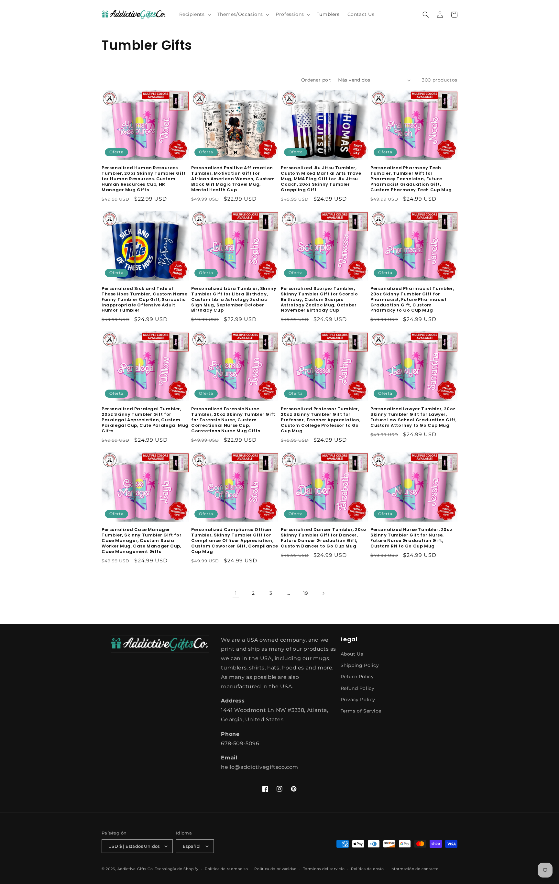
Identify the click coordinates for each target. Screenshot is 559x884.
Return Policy (357, 677)
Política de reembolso (226, 869)
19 (305, 593)
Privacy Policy (358, 699)
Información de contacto (414, 869)
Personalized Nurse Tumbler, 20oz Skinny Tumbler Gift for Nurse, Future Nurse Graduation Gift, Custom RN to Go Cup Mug (411, 538)
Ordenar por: (316, 80)
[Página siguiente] (323, 593)
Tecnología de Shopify (177, 869)
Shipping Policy (360, 665)
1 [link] (236, 593)
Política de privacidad (275, 869)
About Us (352, 654)
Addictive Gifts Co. (135, 869)
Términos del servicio (324, 869)
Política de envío (367, 869)
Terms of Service (361, 711)
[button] (194, 14)
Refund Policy (358, 688)
